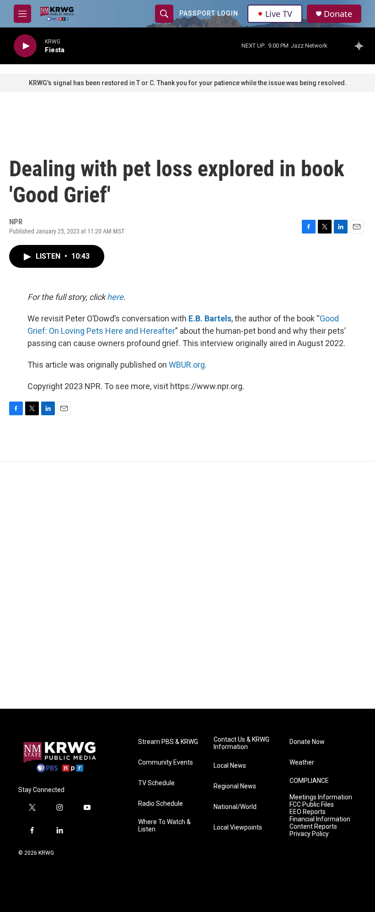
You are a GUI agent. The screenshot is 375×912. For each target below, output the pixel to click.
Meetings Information (320, 797)
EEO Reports (307, 812)
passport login (208, 13)
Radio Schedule (160, 803)
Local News (230, 765)
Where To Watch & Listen (164, 826)
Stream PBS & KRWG (168, 741)
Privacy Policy (309, 834)
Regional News (235, 786)
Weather (301, 762)
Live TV (278, 13)
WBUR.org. (188, 364)
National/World (235, 806)
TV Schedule (156, 783)
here (115, 297)
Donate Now (307, 741)
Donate (338, 14)
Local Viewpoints (238, 827)
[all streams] (361, 45)
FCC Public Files (311, 804)
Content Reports (313, 826)
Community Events (165, 762)
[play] (25, 46)
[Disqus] (187, 585)
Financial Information (319, 819)
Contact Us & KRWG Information (241, 743)
